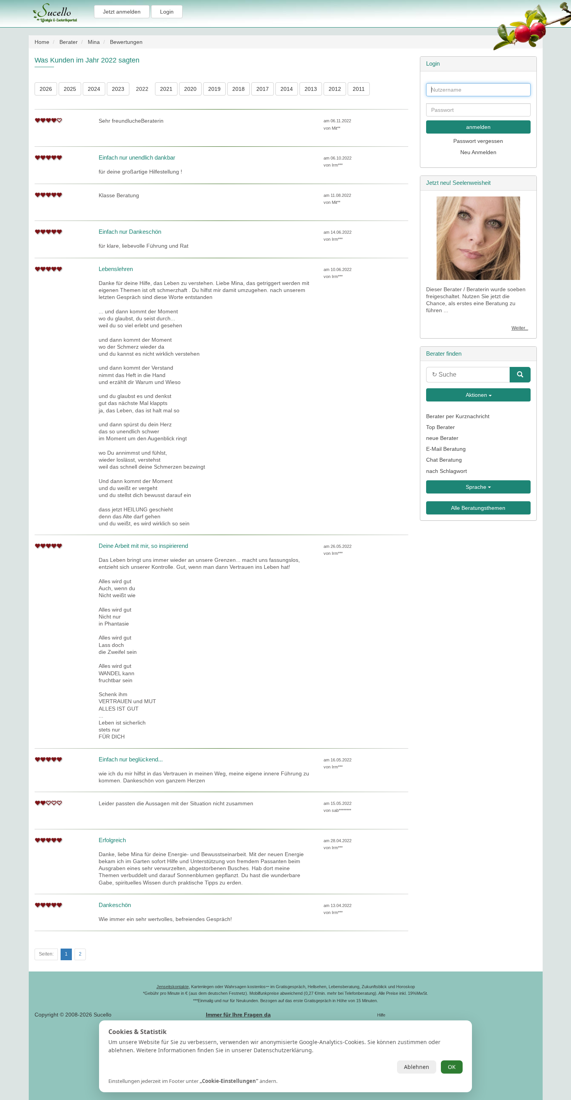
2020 (190, 89)
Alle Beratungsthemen (478, 508)
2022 (142, 89)
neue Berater (442, 438)
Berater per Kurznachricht (457, 416)
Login (167, 12)
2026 (46, 89)
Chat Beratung (444, 460)
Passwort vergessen (478, 141)
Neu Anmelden (478, 152)
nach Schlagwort (446, 471)
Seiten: (46, 954)
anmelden (478, 127)
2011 (359, 89)
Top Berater (440, 427)
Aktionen (477, 395)
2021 (166, 89)
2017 (262, 89)
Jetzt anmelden (122, 12)
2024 (94, 89)
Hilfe (381, 1015)
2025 (70, 89)
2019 (214, 89)
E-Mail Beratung (446, 449)
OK (452, 1066)
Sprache (477, 487)
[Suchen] (520, 374)
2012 (335, 89)
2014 (286, 89)
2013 (311, 89)
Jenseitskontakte (173, 986)
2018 (238, 89)
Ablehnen (416, 1066)
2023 (118, 89)
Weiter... (520, 328)
